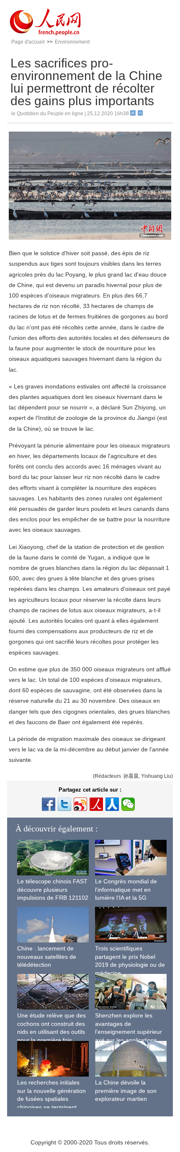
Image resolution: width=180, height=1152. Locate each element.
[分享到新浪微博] (80, 804)
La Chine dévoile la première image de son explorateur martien (126, 1090)
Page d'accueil (28, 42)
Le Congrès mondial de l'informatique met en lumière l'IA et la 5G (126, 889)
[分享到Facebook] (48, 804)
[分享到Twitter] (64, 804)
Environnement (72, 42)
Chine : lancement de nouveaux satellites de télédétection (46, 956)
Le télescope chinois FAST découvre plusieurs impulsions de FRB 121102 (52, 889)
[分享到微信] (128, 804)
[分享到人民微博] (96, 804)
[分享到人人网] (112, 804)
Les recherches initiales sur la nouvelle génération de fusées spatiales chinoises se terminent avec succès (51, 1098)
